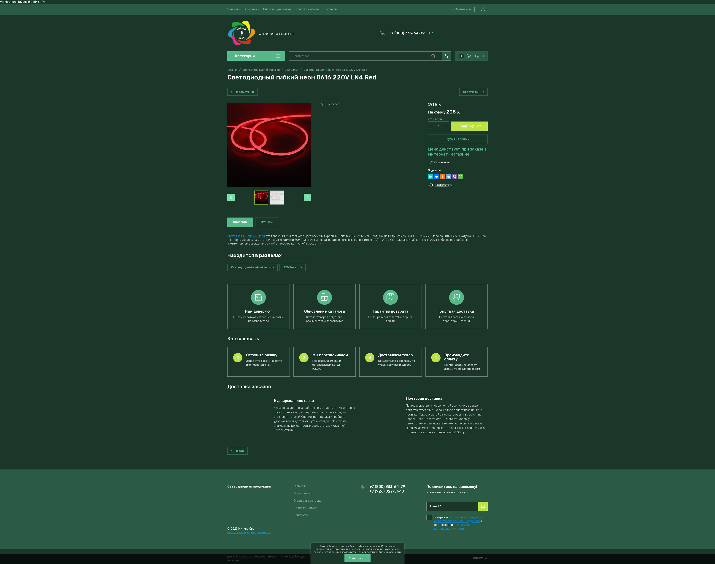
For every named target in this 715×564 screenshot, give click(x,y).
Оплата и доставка (307, 500)
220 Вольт (292, 69)
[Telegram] (448, 176)
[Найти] (433, 56)
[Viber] (454, 176)
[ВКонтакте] (436, 176)
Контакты (301, 515)
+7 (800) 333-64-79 (407, 33)
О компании (302, 493)
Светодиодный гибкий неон (261, 69)
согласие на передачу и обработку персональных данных (458, 519)
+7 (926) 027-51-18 (386, 491)
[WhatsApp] (460, 176)
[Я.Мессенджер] (430, 176)
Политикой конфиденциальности (452, 526)
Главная (232, 69)
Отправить (483, 506)
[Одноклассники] (442, 176)
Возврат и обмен (306, 508)
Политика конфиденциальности (249, 532)
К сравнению (442, 162)
